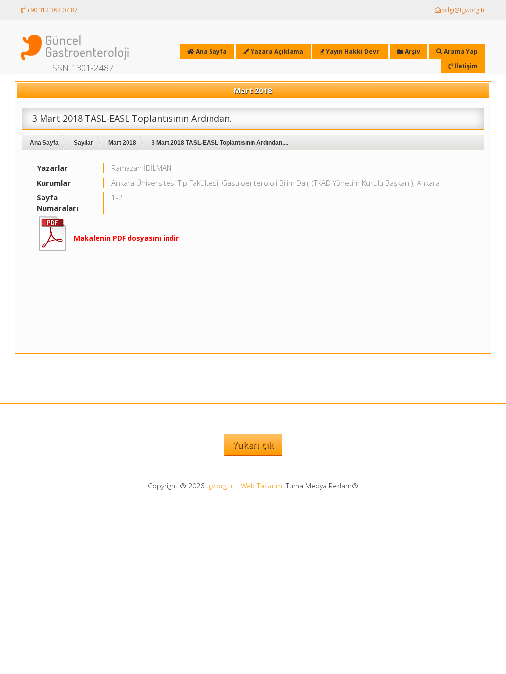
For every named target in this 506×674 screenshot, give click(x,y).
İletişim (465, 66)
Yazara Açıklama (276, 51)
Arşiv (411, 51)
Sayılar (83, 142)
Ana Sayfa (44, 142)
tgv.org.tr (219, 485)
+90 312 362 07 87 (51, 10)
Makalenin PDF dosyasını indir (126, 238)
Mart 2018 (122, 142)
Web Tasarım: (262, 485)
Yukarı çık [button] (253, 444)
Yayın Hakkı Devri (352, 51)
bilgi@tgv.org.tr (463, 10)
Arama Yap (460, 51)
